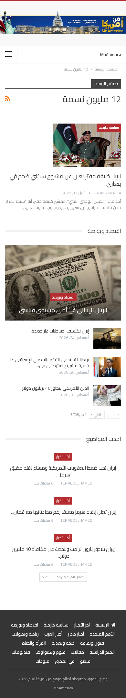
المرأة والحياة (34, 643)
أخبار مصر (76, 634)
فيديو (85, 661)
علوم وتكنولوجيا (50, 652)
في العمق (65, 661)
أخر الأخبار (63, 456)
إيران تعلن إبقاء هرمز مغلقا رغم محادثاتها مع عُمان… (63, 512)
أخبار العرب (53, 634)
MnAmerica (110, 54)
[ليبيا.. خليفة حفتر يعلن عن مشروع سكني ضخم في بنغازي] (87, 145)
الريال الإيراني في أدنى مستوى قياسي (63, 310)
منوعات (42, 661)
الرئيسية (102, 625)
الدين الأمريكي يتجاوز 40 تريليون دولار (55, 388)
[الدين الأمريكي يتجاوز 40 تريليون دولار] (107, 395)
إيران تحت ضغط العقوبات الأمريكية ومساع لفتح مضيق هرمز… (63, 471)
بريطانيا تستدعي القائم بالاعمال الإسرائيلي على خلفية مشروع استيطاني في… (47, 362)
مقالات (77, 652)
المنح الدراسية (102, 652)
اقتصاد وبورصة (63, 297)
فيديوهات (21, 652)
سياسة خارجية (109, 127)
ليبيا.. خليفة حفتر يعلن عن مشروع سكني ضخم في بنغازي (65, 180)
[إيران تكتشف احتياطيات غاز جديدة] (107, 338)
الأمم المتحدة (102, 634)
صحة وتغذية (63, 643)
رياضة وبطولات (25, 634)
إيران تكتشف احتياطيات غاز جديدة (60, 331)
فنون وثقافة (92, 643)
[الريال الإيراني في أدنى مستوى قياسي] (63, 283)
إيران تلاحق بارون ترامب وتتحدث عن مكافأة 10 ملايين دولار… (63, 552)
